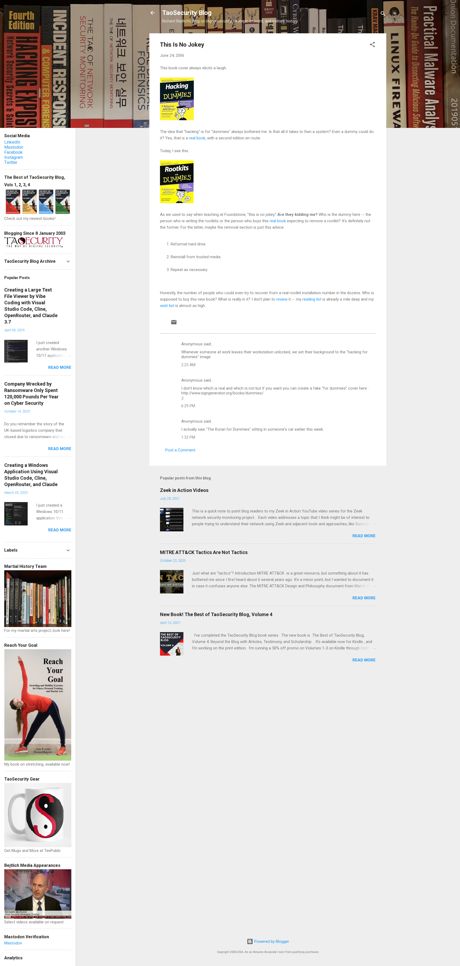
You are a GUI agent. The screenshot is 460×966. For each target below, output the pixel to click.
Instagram (13, 157)
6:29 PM (188, 405)
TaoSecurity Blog (187, 13)
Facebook (13, 152)
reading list (311, 299)
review (282, 299)
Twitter (10, 162)
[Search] (383, 14)
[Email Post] (174, 324)
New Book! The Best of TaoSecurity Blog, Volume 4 (216, 614)
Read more (364, 535)
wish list (167, 305)
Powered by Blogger (271, 941)
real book (197, 138)
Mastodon (13, 147)
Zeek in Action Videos (184, 490)
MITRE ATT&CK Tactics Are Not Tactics (204, 552)
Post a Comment (180, 450)
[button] (372, 45)
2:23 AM (188, 364)
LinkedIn (12, 142)
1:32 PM (188, 437)
